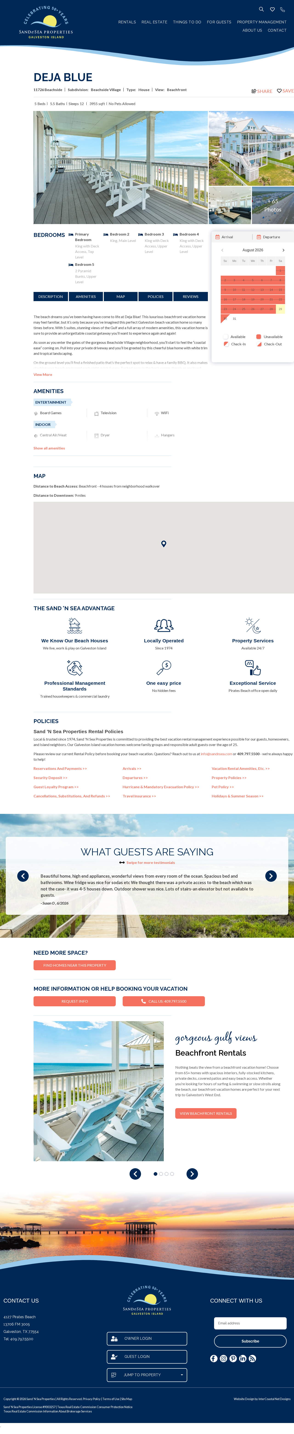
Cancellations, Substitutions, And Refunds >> (72, 796)
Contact (277, 30)
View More (43, 374)
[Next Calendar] (283, 250)
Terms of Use (110, 1399)
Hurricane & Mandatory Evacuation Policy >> (161, 787)
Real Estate (154, 22)
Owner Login (138, 1338)
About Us (252, 30)
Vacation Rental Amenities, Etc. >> (241, 768)
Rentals (127, 22)
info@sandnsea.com (216, 754)
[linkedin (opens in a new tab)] (242, 1358)
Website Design (244, 1399)
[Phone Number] (282, 9)
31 (234, 318)
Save (288, 90)
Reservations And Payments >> (60, 768)
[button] (23, 876)
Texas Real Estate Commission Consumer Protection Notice (95, 1407)
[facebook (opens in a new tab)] (214, 1358)
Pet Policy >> (223, 787)
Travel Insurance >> (139, 796)
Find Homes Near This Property (74, 965)
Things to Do (187, 22)
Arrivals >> (132, 768)
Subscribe (250, 1341)
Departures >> (135, 777)
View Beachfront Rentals (206, 1113)
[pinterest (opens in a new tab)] (233, 1358)
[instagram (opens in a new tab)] (223, 1358)
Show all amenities (49, 448)
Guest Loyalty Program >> (56, 787)
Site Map (126, 1399)
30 (225, 318)
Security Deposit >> (51, 777)
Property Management (262, 22)
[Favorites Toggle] (272, 9)
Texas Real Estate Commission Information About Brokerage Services (47, 1411)
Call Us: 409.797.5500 (167, 1001)
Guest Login (137, 1356)
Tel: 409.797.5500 (18, 1339)
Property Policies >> (229, 777)
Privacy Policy (92, 1399)
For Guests (219, 22)
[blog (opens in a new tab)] (252, 1358)
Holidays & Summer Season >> (238, 796)
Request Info (75, 1001)
